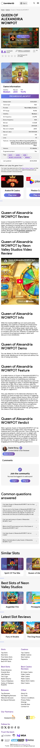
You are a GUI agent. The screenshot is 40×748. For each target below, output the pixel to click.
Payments (24, 659)
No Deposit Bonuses (8, 700)
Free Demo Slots (6, 657)
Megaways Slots (6, 659)
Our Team (24, 696)
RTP (16, 323)
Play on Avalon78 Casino (23, 36)
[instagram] (2, 728)
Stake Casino (25, 674)
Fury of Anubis (12, 637)
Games (8, 10)
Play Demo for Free (23, 40)
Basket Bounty (6, 679)
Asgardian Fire (12, 607)
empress (27, 157)
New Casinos (25, 657)
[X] (5, 728)
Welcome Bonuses (7, 698)
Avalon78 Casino (12, 190)
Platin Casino (25, 679)
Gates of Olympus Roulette (7, 684)
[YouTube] (12, 728)
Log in (14, 481)
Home (2, 10)
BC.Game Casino (27, 672)
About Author (8, 454)
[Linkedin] (18, 728)
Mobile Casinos (26, 655)
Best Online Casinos (28, 168)
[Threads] (9, 728)
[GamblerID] (7, 3)
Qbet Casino (25, 683)
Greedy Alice (5, 672)
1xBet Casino (25, 676)
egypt (10, 155)
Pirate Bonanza (6, 670)
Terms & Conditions (27, 698)
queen (18, 155)
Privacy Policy (25, 700)
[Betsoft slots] (30, 717)
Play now (12, 195)
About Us (24, 693)
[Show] (36, 505)
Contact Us (25, 707)
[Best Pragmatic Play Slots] (9, 717)
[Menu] (38, 3)
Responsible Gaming (24, 744)
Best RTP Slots (6, 661)
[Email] (20, 447)
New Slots (4, 655)
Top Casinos (25, 653)
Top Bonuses (5, 693)
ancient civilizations (15, 157)
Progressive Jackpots (24, 231)
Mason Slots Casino (28, 681)
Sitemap (24, 702)
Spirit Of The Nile (12, 573)
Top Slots (4, 653)
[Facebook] (15, 728)
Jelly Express (5, 674)
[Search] (34, 3)
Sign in (25, 3)
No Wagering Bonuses (8, 696)
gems (24, 155)
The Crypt (4, 677)
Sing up (25, 481)
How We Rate (25, 704)
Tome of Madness (7, 681)
